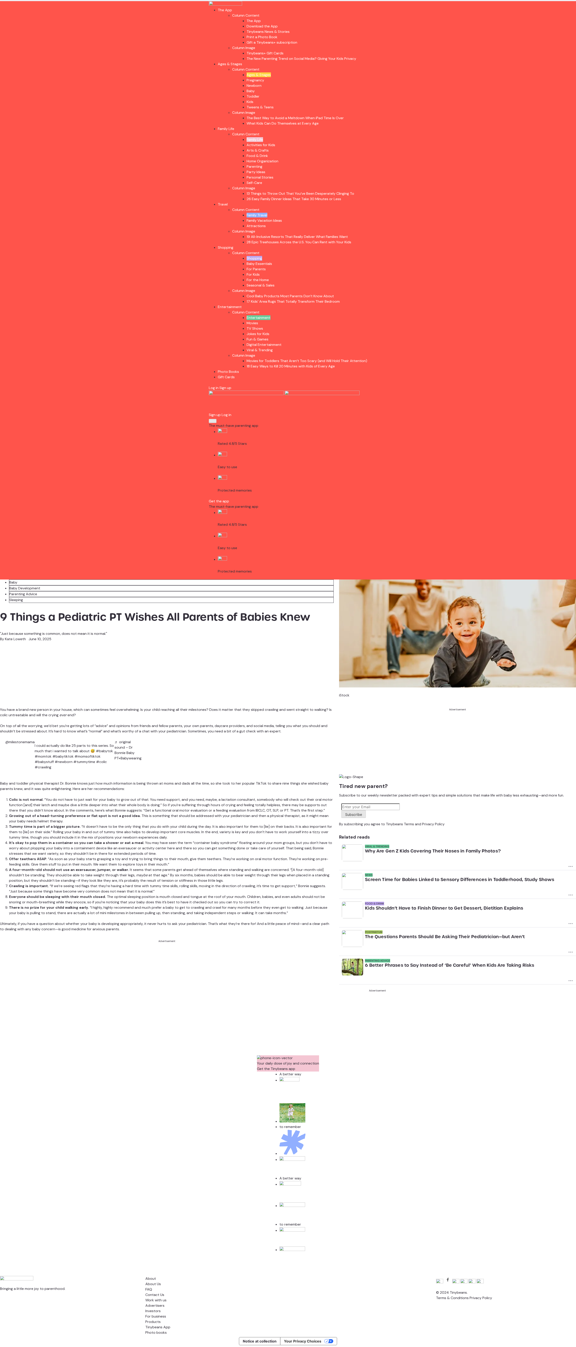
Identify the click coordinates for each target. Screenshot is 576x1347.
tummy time (19, 837)
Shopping (225, 247)
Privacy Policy (433, 824)
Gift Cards (226, 377)
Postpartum (373, 932)
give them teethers (205, 859)
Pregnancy (255, 80)
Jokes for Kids (258, 333)
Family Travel (257, 215)
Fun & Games (257, 339)
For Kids (253, 274)
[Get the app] (247, 394)
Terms (409, 824)
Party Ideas (256, 172)
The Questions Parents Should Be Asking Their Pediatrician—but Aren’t (445, 937)
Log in (213, 387)
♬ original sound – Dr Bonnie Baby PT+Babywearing (128, 750)
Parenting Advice (23, 594)
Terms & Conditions (452, 1298)
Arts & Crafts (258, 150)
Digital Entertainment (264, 344)
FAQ (148, 1289)
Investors (153, 1311)
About (150, 1278)
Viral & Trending (260, 350)
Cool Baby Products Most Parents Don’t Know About (290, 296)
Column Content (245, 15)
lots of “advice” (95, 725)
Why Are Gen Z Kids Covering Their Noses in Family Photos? (433, 851)
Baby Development (24, 588)
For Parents (256, 269)
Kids (250, 101)
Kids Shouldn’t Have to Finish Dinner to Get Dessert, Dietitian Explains (444, 908)
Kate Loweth (15, 639)
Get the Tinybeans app (276, 1068)
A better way (290, 1074)
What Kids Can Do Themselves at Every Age (283, 123)
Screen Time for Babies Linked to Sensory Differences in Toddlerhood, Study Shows (459, 879)
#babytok (104, 751)
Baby (251, 91)
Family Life (226, 128)
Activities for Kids (261, 145)
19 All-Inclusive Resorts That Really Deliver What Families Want (297, 236)
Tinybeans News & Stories (268, 31)
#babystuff (44, 761)
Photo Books (228, 371)
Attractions (256, 226)
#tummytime (84, 761)
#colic (101, 761)
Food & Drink (257, 155)
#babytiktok (63, 756)
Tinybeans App (157, 1327)
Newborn (254, 85)
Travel (223, 204)
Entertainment (230, 306)
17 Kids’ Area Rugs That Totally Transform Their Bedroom (293, 301)
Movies (252, 323)
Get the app (219, 501)
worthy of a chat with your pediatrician (154, 731)
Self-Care (254, 182)
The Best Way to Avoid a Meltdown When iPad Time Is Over (295, 118)
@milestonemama (20, 742)
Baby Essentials (259, 263)
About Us (153, 1284)
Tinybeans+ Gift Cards (265, 53)
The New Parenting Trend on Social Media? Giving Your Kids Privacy (301, 58)
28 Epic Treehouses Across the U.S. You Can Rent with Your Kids (299, 242)
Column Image (243, 47)
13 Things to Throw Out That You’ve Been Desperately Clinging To (300, 193)
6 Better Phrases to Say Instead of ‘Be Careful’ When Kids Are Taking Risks (449, 965)
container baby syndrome (215, 842)
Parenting (254, 166)
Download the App (262, 26)
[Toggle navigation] (212, 421)
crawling (248, 886)
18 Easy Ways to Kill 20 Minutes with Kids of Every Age (291, 366)
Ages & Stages (230, 64)
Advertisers (154, 1305)
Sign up (225, 387)
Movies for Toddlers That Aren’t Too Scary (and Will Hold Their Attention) (307, 360)
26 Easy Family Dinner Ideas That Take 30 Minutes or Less (294, 199)
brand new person (34, 709)
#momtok (43, 756)
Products (153, 1321)
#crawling (43, 767)
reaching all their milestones (183, 709)
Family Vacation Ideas (264, 220)
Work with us (155, 1300)
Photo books (156, 1332)
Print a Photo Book (262, 37)
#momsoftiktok (87, 756)
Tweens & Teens (260, 107)
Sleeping (16, 599)
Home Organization (262, 161)
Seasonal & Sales (260, 285)
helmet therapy (50, 821)
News (369, 875)
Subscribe (353, 814)
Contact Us (154, 1294)
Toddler (253, 96)
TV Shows (255, 328)
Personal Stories (260, 177)
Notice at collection (260, 1341)
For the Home (258, 279)
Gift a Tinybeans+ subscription (272, 42)
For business (155, 1316)
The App (225, 10)
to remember (290, 1126)
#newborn (63, 761)
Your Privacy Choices (302, 1341)
